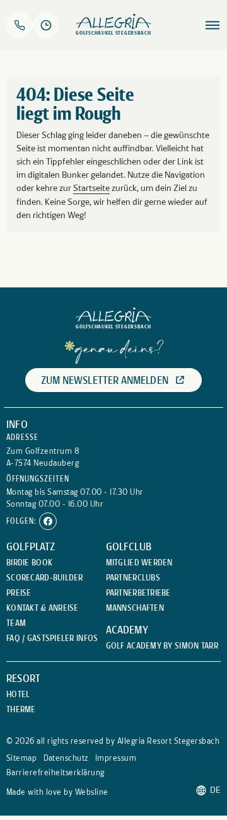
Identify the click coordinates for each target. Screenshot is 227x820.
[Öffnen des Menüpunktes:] (212, 25)
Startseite (91, 188)
